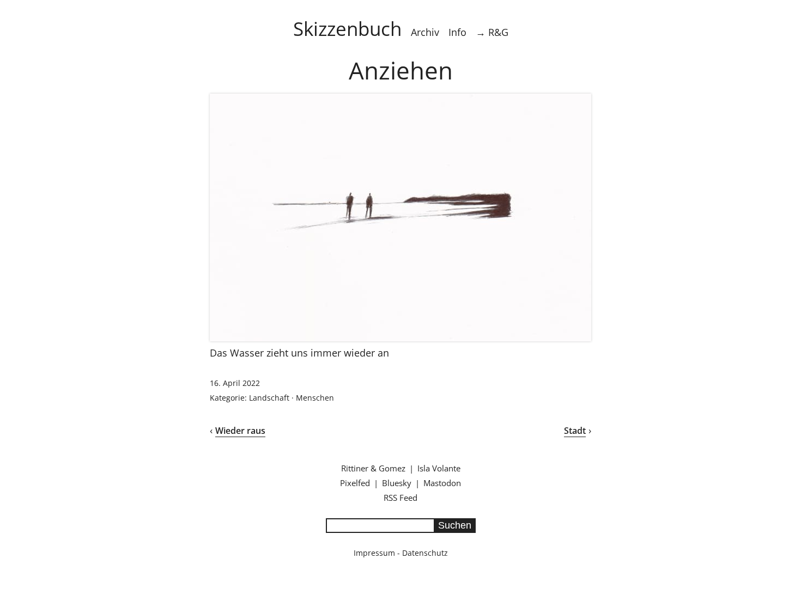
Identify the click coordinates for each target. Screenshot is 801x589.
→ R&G (492, 32)
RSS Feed (400, 497)
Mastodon (442, 482)
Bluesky (396, 482)
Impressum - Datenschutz (401, 553)
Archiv (425, 32)
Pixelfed (355, 482)
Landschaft (269, 397)
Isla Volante (438, 468)
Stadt (575, 431)
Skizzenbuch (347, 28)
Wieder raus (240, 431)
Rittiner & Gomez (373, 468)
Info (457, 32)
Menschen (315, 397)
